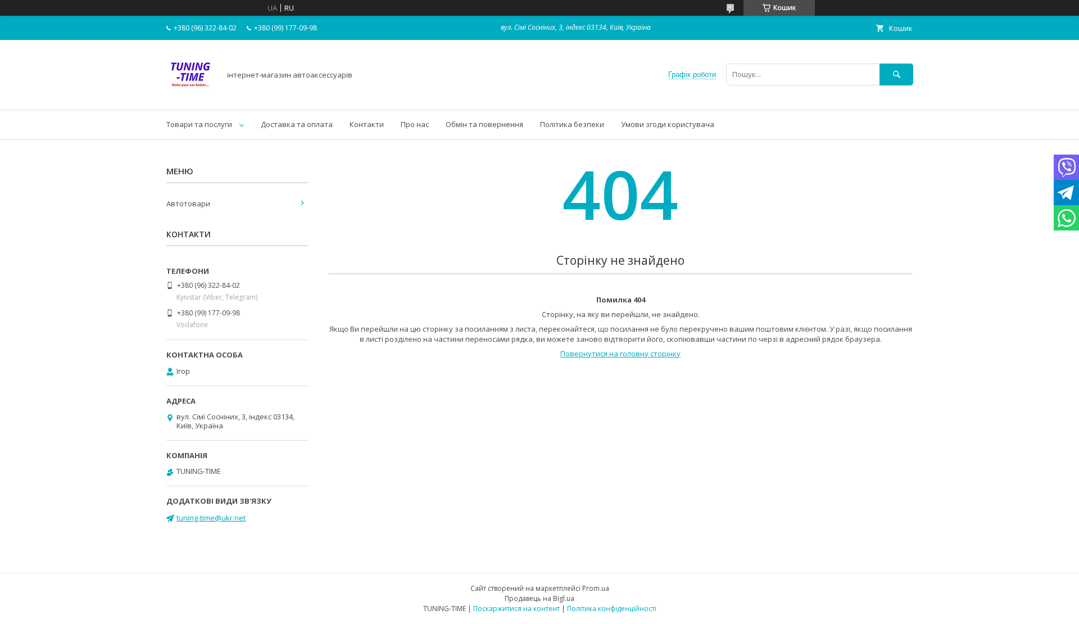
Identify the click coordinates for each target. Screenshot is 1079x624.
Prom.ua (595, 588)
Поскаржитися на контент (516, 608)
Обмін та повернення (484, 124)
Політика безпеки (572, 124)
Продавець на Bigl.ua (539, 598)
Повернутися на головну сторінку (620, 354)
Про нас (415, 124)
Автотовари (188, 203)
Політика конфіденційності (611, 608)
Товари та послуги (199, 124)
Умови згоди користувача (667, 124)
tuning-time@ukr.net (211, 517)
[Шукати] (896, 74)
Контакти (367, 124)
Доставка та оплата (297, 124)
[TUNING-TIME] (190, 95)
